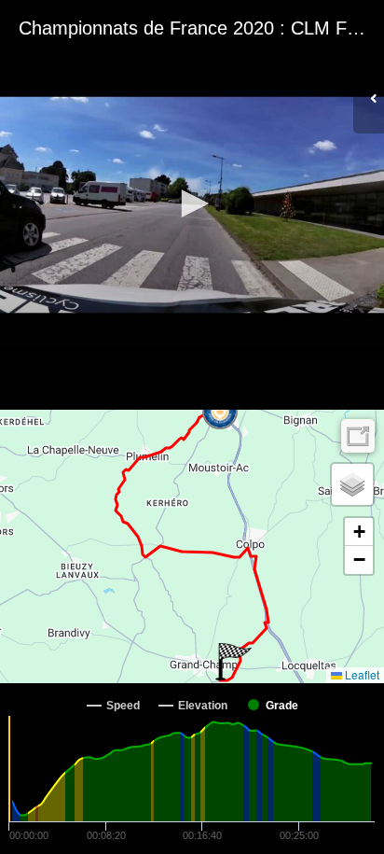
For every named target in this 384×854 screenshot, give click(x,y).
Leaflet (360, 674)
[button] (192, 203)
